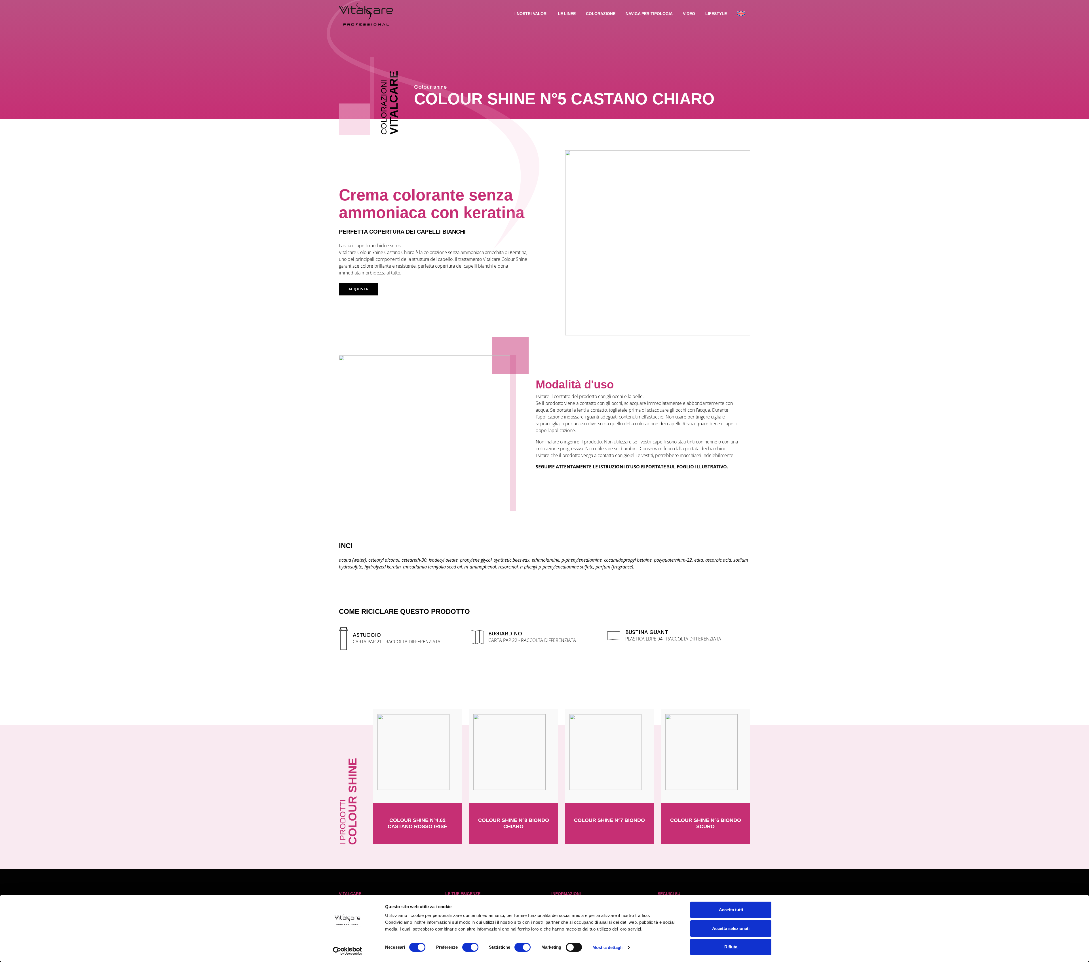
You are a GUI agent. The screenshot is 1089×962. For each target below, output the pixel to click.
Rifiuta (730, 946)
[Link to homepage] (366, 14)
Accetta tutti (731, 909)
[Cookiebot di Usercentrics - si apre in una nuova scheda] (347, 951)
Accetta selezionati (731, 928)
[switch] (470, 947)
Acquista (358, 289)
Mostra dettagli (607, 947)
